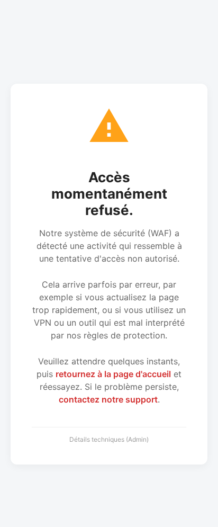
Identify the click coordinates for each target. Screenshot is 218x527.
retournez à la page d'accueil (113, 374)
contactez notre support (108, 399)
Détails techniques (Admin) (109, 439)
